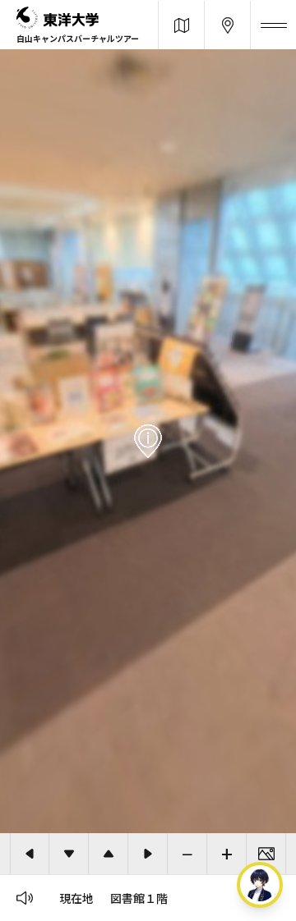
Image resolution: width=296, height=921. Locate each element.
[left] (29, 853)
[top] (108, 853)
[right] (148, 853)
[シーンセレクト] (266, 853)
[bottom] (69, 853)
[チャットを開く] (260, 885)
